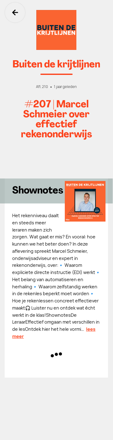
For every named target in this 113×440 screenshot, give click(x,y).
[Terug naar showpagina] (56, 30)
